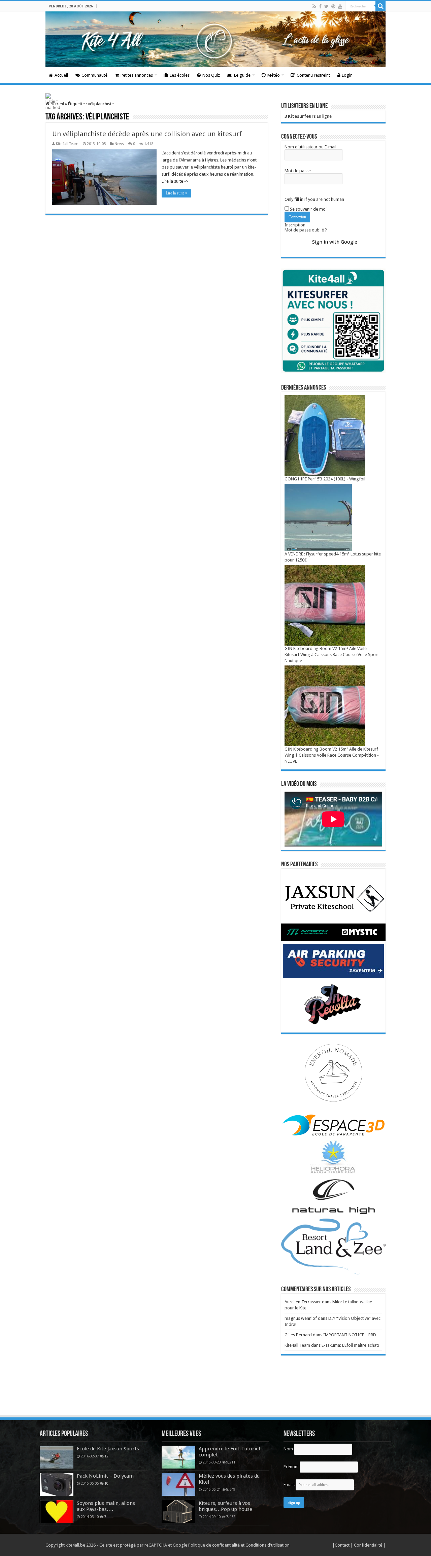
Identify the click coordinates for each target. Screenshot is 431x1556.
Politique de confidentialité (214, 1545)
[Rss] (314, 6)
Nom (288, 1448)
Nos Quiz (211, 75)
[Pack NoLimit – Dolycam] (56, 1484)
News (119, 144)
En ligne (308, 116)
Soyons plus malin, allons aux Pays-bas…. (106, 1506)
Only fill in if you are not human (314, 199)
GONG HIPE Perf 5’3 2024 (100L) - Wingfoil (325, 478)
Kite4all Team (67, 144)
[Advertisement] (215, 1395)
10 (106, 1483)
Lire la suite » (176, 193)
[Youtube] (340, 6)
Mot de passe (298, 170)
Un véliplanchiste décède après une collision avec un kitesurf (147, 134)
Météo (273, 75)
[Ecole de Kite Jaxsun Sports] (56, 1457)
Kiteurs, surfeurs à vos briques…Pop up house (225, 1506)
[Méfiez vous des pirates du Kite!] (178, 1484)
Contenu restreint (313, 75)
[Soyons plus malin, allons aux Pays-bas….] (56, 1511)
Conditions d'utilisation (267, 1545)
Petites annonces (137, 75)
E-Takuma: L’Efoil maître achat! (350, 1345)
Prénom (291, 1466)
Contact (343, 1545)
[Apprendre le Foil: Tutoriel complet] (178, 1457)
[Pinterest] (333, 6)
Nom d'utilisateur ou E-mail (310, 146)
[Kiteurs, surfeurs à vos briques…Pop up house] (178, 1511)
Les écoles (180, 75)
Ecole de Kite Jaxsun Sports (108, 1449)
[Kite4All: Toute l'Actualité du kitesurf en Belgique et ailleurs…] (215, 39)
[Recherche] (380, 6)
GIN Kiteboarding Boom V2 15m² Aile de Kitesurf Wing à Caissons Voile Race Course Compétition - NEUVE (332, 755)
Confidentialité (368, 1545)
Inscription (295, 224)
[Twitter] (326, 6)
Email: (290, 1484)
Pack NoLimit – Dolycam (105, 1476)
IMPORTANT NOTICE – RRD (349, 1334)
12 (106, 1456)
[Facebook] (320, 6)
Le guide (242, 75)
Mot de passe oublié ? (306, 229)
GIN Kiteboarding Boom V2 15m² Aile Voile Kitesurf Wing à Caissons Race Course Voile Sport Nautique (332, 654)
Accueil (61, 75)
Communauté (94, 75)
